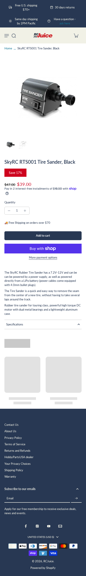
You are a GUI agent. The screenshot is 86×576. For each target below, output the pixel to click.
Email (10, 498)
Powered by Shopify (43, 568)
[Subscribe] (76, 498)
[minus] (9, 210)
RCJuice (48, 561)
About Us (10, 431)
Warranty (10, 476)
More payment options (43, 257)
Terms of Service (14, 444)
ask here (65, 23)
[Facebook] (26, 526)
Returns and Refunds (17, 450)
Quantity (9, 202)
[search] (14, 35)
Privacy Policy (13, 438)
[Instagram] (37, 526)
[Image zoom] (43, 98)
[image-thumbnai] (9, 144)
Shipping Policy (13, 470)
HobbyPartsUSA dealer (19, 457)
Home (8, 48)
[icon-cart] (76, 35)
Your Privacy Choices (17, 463)
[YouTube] (49, 526)
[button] (43, 235)
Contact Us (11, 424)
